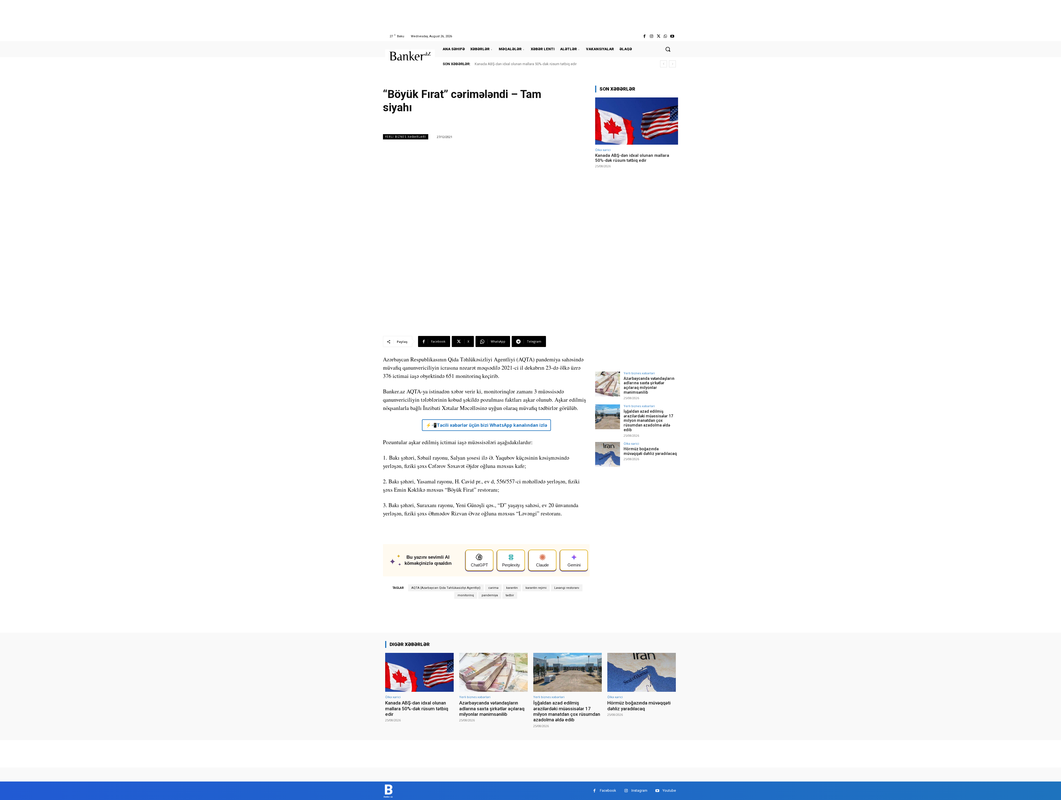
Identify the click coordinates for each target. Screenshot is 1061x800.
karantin (512, 588)
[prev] (663, 63)
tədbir (510, 595)
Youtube (669, 790)
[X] (658, 36)
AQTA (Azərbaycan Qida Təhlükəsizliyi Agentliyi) (445, 588)
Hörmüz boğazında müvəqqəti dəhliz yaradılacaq (650, 451)
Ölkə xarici (603, 149)
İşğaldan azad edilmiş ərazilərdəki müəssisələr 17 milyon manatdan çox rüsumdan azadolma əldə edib (648, 420)
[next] (672, 63)
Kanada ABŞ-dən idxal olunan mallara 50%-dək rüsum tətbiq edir (526, 64)
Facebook (608, 790)
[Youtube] (672, 36)
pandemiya (490, 595)
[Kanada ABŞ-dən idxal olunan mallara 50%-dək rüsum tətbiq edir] (636, 121)
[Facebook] (644, 36)
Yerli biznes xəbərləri (405, 137)
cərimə (493, 588)
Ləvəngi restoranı (566, 588)
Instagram (639, 790)
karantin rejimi (536, 588)
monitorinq (466, 595)
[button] (668, 49)
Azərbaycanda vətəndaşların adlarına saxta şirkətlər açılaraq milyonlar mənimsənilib (649, 385)
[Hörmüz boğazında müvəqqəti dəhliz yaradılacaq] (607, 454)
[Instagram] (651, 36)
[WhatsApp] (665, 36)
